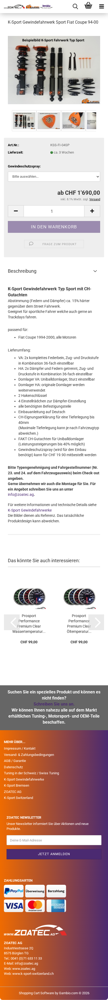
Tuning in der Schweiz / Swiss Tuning (31, 773)
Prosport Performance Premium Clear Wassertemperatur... (29, 621)
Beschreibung (22, 271)
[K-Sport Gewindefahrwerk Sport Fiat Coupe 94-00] (54, 69)
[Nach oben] (93, 992)
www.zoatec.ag (23, 969)
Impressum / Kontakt (19, 748)
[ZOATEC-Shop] (26, 6)
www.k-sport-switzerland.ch (33, 974)
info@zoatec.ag (21, 494)
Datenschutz (13, 767)
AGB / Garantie (15, 761)
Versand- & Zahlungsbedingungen (29, 755)
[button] (16, 211)
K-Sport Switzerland (18, 798)
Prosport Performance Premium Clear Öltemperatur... (79, 621)
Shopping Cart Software (36, 993)
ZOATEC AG (12, 792)
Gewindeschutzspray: (24, 166)
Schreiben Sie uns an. (54, 704)
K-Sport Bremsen (16, 785)
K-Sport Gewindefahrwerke (30, 510)
